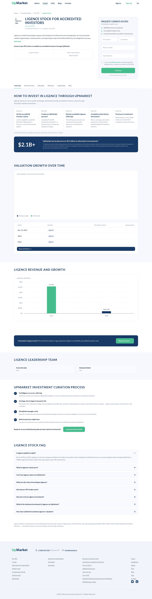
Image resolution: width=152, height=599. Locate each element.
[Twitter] (132, 581)
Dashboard (134, 562)
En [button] (138, 3)
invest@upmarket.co (71, 550)
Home (133, 559)
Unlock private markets (74, 429)
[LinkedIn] (137, 581)
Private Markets (26, 13)
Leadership (61, 86)
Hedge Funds (16, 569)
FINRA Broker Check (89, 582)
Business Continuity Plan (91, 559)
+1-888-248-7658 (44, 550)
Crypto (14, 562)
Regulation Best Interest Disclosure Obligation (97, 578)
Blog (60, 3)
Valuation (41, 86)
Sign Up (129, 3)
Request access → (125, 341)
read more (17, 41)
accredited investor (114, 62)
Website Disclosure (89, 569)
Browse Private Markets (55, 559)
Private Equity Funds (18, 572)
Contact (68, 3)
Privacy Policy (87, 565)
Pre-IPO (36, 13)
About (36, 3)
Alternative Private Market (20, 565)
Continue (118, 70)
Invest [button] (45, 3)
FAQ (53, 3)
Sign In (118, 3)
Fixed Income (16, 575)
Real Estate (15, 578)
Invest (16, 13)
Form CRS (86, 575)
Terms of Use (87, 572)
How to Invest (29, 86)
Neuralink (51, 565)
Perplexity (51, 562)
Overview (17, 86)
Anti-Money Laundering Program (93, 562)
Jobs (132, 575)
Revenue (51, 86)
